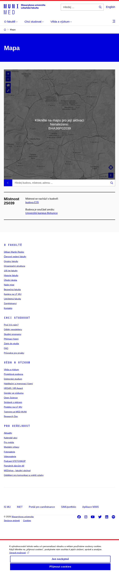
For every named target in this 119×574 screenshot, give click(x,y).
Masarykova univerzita (23, 516)
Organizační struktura (14, 266)
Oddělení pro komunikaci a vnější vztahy (24, 475)
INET (20, 507)
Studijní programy (12, 334)
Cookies (27, 520)
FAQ (6, 348)
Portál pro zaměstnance (42, 507)
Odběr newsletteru (13, 329)
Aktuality (8, 433)
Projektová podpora (13, 374)
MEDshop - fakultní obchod (17, 470)
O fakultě (13, 245)
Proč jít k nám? (11, 325)
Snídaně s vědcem (13, 402)
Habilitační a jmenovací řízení (18, 383)
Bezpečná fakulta (12, 289)
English (110, 7)
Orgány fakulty (11, 261)
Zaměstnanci (10, 303)
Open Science (11, 397)
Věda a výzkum (17, 362)
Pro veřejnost (17, 426)
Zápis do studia (11, 343)
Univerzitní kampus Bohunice (41, 213)
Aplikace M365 (90, 507)
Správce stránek (12, 520)
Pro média (9, 442)
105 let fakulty (11, 270)
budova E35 (32, 202)
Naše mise (9, 284)
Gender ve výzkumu (14, 393)
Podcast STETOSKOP (15, 461)
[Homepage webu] (24, 9)
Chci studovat (17, 317)
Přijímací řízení (11, 339)
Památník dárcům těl (14, 465)
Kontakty (8, 308)
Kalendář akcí (10, 437)
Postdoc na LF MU (13, 407)
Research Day (11, 416)
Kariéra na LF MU (12, 294)
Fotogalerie (9, 452)
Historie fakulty (11, 275)
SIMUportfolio (68, 507)
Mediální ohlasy (11, 447)
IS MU (7, 507)
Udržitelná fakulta (12, 299)
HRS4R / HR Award (13, 388)
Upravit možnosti (17, 552)
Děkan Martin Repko (14, 252)
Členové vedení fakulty (15, 256)
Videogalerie (10, 456)
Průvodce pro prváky (14, 353)
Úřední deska (10, 280)
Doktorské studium (13, 379)
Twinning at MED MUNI (15, 411)
